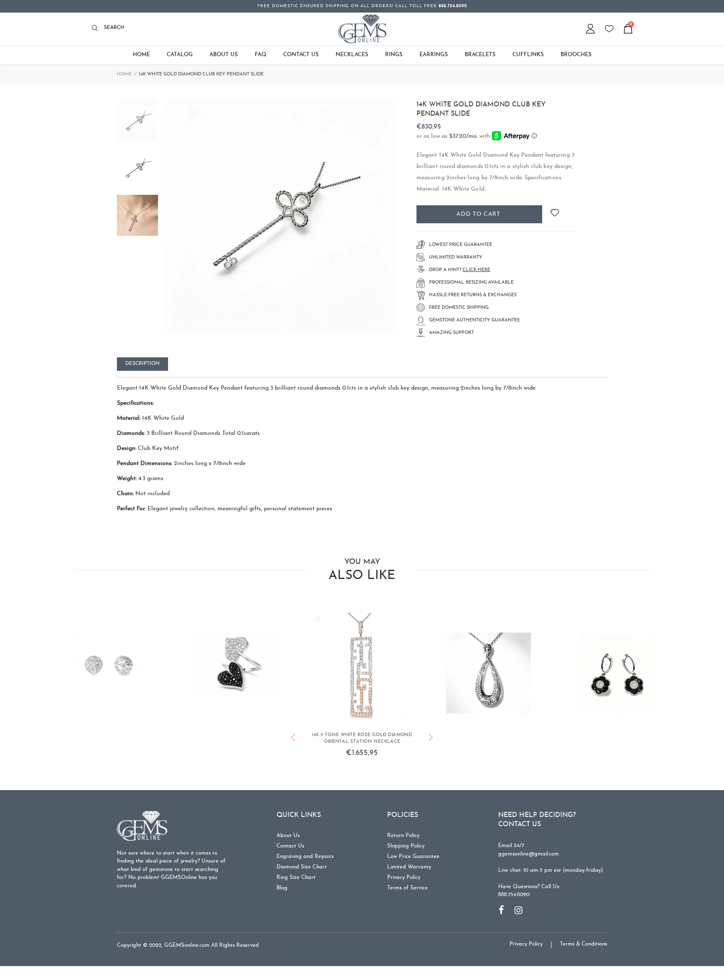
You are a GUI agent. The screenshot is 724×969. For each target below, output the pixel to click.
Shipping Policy (405, 848)
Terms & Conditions (583, 946)
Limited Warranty (409, 869)
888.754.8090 (514, 896)
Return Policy (403, 837)
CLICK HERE (476, 270)
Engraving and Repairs (305, 858)
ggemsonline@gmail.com (528, 856)
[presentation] (293, 740)
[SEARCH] (97, 28)
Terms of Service (407, 890)
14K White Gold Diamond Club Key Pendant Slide (481, 109)
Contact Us (290, 848)
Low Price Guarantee (413, 858)
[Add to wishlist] (555, 214)
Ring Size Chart (296, 879)
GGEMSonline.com (186, 947)
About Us (288, 837)
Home (124, 74)
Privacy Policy (403, 879)
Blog (282, 890)
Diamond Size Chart (302, 869)
